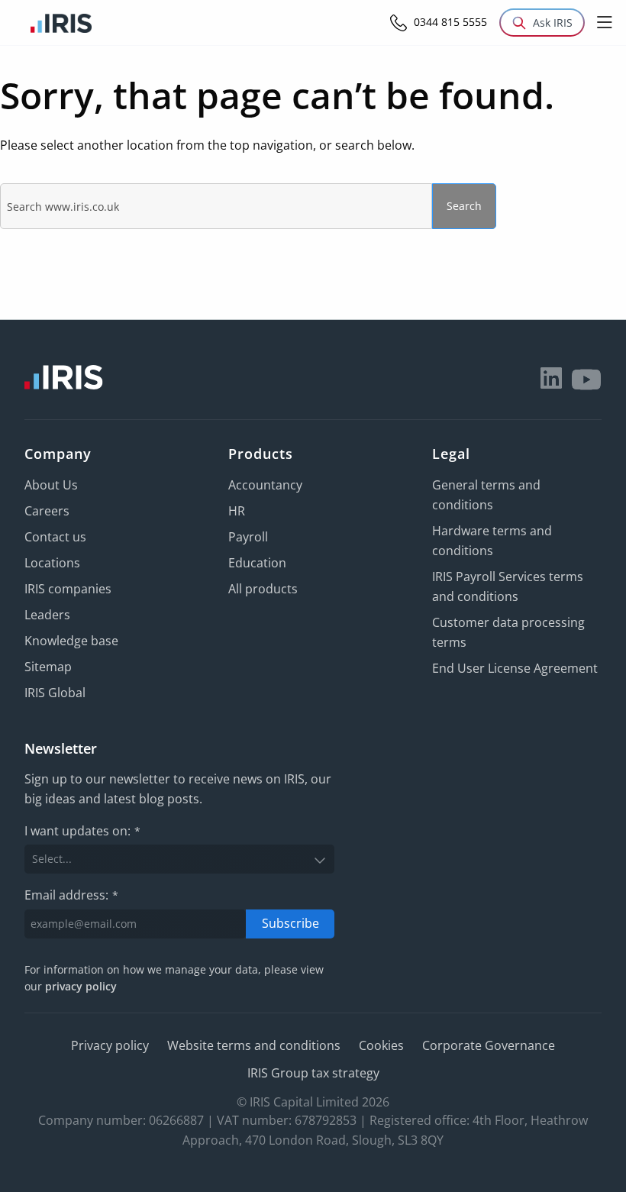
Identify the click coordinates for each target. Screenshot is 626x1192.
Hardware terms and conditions (492, 540)
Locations (52, 562)
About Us (51, 484)
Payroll (248, 536)
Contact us (55, 536)
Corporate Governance (488, 1045)
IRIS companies (67, 588)
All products (263, 588)
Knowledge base (71, 640)
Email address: (71, 895)
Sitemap (48, 666)
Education (257, 562)
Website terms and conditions (253, 1045)
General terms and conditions (486, 494)
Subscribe (290, 923)
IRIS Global (55, 692)
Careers (46, 510)
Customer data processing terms (508, 632)
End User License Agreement (515, 668)
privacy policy (81, 986)
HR (236, 510)
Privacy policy (110, 1045)
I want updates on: (82, 830)
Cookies (381, 1045)
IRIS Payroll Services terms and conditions (507, 586)
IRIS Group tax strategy (313, 1072)
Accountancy (265, 484)
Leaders (47, 614)
